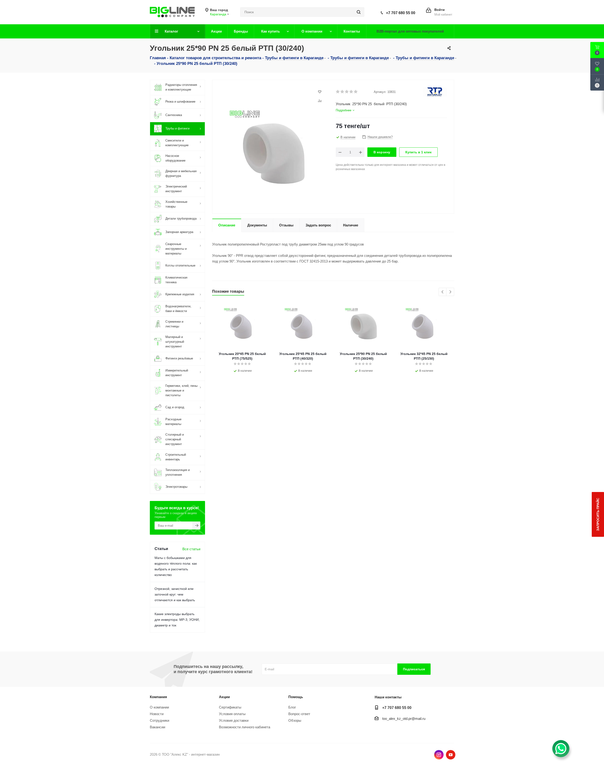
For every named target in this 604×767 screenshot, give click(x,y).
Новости (157, 714)
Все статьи (191, 549)
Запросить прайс (598, 514)
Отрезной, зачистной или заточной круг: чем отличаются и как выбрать (175, 594)
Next (450, 292)
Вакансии (157, 727)
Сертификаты (230, 707)
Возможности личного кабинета (244, 727)
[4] (351, 92)
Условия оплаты (232, 714)
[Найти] (358, 12)
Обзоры (294, 720)
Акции (224, 697)
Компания (158, 697)
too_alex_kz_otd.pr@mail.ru (403, 719)
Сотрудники (159, 720)
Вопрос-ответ (299, 714)
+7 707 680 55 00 (400, 13)
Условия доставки (233, 720)
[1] (338, 92)
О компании (159, 707)
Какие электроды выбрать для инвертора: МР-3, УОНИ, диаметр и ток (177, 619)
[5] (356, 92)
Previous (443, 292)
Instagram (439, 754)
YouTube (450, 754)
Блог (292, 707)
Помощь (295, 697)
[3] (347, 92)
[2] (342, 92)
